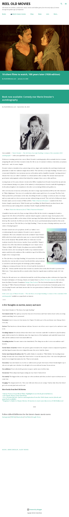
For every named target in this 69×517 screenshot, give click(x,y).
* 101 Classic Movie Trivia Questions (14, 395)
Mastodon (19, 417)
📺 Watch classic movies (18, 14)
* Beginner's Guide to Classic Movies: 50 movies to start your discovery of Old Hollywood (32, 401)
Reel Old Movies (16, 4)
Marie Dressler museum (48, 280)
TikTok (13, 417)
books (4, 449)
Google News (36, 417)
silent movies (23, 449)
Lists (47, 14)
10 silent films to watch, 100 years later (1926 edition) (31, 74)
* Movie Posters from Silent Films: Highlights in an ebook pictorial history (27, 394)
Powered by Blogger (35, 509)
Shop (32, 14)
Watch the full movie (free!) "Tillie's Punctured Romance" (27, 209)
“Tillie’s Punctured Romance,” (40, 201)
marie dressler (13, 449)
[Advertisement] (21, 21)
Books (4, 14)
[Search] (61, 3)
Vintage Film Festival (31, 282)
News (40, 14)
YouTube (27, 417)
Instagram (6, 417)
